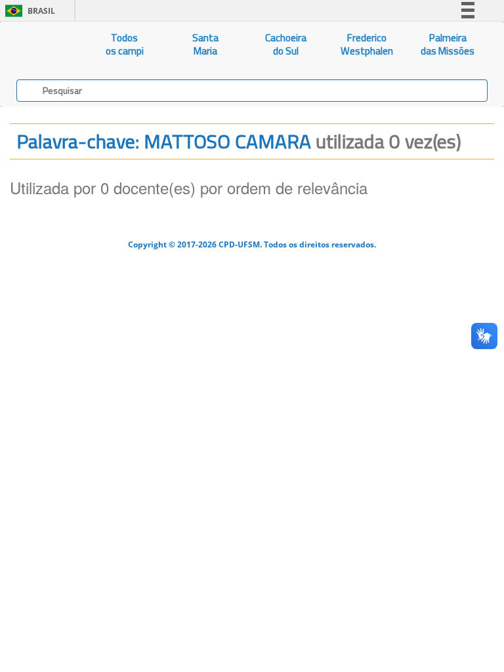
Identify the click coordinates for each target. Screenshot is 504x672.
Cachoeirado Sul (285, 44)
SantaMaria (205, 44)
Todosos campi (125, 44)
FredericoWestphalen (367, 44)
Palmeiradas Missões (447, 44)
